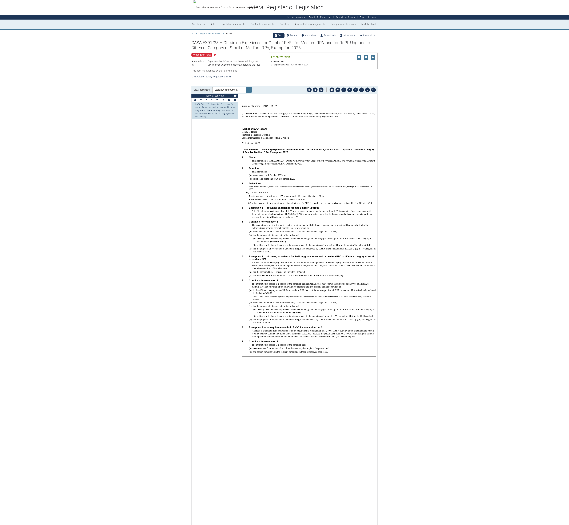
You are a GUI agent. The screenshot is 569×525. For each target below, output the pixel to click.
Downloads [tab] (330, 35)
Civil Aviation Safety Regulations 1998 (211, 76)
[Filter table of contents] (223, 100)
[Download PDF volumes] (315, 90)
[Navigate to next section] (349, 90)
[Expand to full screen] (361, 90)
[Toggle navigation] (235, 96)
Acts (213, 24)
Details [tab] (293, 35)
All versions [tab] (349, 35)
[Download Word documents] (321, 90)
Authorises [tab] (310, 35)
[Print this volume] (367, 90)
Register (320, 17)
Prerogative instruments (343, 24)
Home (194, 33)
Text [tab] (280, 35)
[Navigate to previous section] (343, 90)
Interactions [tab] (369, 35)
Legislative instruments (233, 24)
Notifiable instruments (262, 24)
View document (202, 89)
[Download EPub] (309, 90)
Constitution (198, 24)
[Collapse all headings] (235, 100)
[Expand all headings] (229, 100)
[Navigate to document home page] (194, 100)
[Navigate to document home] (332, 90)
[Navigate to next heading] (212, 100)
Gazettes (284, 24)
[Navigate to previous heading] (206, 100)
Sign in (345, 17)
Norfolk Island (368, 24)
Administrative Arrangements (310, 24)
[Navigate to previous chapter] (337, 90)
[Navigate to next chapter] (355, 90)
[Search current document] (373, 90)
